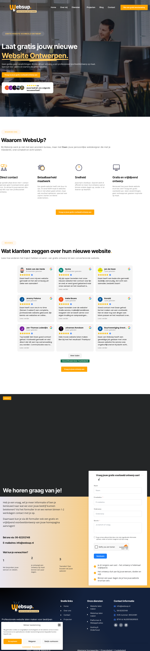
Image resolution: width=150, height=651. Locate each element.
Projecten (91, 7)
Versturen (100, 556)
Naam (96, 486)
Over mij (64, 7)
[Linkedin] (126, 625)
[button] (59, 625)
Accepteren (12, 641)
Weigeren (32, 641)
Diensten (76, 7)
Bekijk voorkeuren (51, 641)
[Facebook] (116, 625)
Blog (101, 7)
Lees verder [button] (63, 289)
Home (53, 7)
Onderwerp (97, 509)
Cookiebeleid (26, 647)
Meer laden (75, 355)
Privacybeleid (36, 647)
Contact (111, 7)
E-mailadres (98, 497)
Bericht (96, 521)
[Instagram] (121, 625)
